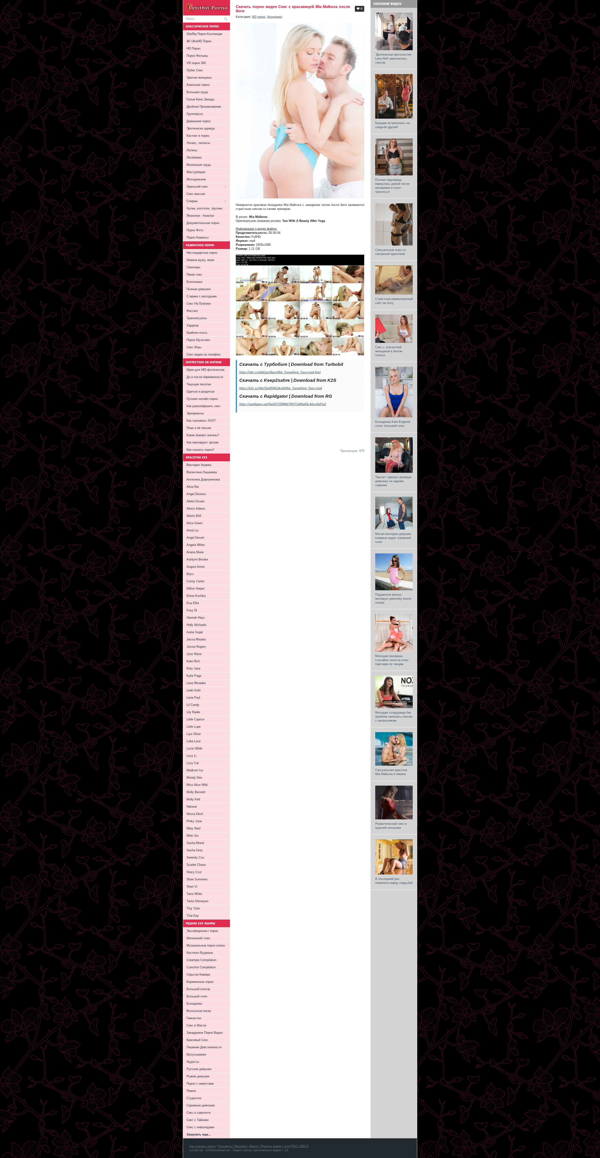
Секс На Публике (199, 303)
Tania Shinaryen (197, 901)
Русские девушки (199, 1069)
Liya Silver (194, 734)
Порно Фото (195, 230)
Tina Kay (193, 915)
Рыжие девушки (198, 1076)
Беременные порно (200, 982)
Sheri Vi (192, 886)
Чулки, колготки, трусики (204, 208)
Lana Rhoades (196, 683)
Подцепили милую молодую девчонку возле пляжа (393, 598)
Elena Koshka (196, 596)
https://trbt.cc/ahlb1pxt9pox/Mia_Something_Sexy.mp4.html (280, 372)
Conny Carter (195, 581)
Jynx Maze (194, 654)
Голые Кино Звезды (200, 99)
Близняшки (194, 282)
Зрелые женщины (199, 77)
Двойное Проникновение (204, 106)
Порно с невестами (200, 1083)
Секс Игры (194, 347)
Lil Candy (193, 705)
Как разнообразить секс (203, 406)
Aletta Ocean (195, 501)
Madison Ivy (195, 770)
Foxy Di (192, 610)
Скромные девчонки (201, 1105)
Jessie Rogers (196, 646)
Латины (192, 150)
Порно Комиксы (198, 237)
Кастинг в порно (198, 135)
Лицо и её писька (199, 428)
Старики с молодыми (202, 296)
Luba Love (194, 741)
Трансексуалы (197, 318)
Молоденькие (196, 179)
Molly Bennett (196, 792)
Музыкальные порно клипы (206, 945)
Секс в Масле (196, 1025)
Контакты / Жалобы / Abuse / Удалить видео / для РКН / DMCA (263, 1146)
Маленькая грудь (199, 165)
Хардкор (193, 325)
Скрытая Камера (198, 974)
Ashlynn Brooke (197, 559)
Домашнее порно (198, 121)
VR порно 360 (196, 63)
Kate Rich (193, 661)
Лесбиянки (194, 157)
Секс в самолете (198, 1112)
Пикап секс (194, 274)
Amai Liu (193, 530)
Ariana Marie (195, 552)
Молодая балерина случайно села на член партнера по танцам (391, 660)
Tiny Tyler (193, 908)
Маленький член (198, 938)
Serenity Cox (195, 857)
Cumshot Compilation (201, 967)
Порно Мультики (198, 340)
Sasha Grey (195, 850)
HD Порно (193, 48)
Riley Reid (193, 828)
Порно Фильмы (197, 55)
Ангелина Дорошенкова (203, 479)
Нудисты (193, 1061)
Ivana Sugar (195, 632)
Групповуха (195, 114)
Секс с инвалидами (200, 1127)
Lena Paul (193, 697)
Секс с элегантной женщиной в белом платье (388, 351)
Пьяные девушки (198, 289)
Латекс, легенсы (198, 143)
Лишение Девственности (204, 1047)
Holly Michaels (196, 625)
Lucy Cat (193, 763)
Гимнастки (194, 1018)
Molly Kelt (193, 799)
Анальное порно (198, 85)
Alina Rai (193, 486)
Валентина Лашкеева (202, 472)
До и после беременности (205, 377)
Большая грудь (197, 92)
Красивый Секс (197, 1040)
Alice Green (194, 523)
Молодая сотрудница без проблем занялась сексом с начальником (393, 716)
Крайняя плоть (197, 332)
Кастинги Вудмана (200, 952)
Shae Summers (197, 879)
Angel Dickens (196, 494)
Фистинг (192, 311)
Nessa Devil (195, 814)
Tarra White (194, 894)
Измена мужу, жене (200, 260)
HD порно (258, 17)
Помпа (191, 1091)
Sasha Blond (195, 843)
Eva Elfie (193, 603)
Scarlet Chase (196, 865)
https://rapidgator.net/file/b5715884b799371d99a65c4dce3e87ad (282, 404)
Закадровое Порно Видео (205, 1032)
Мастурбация (196, 172)
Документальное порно (203, 223)
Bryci (190, 574)
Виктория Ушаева (199, 465)
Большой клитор (198, 989)
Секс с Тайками (198, 1120)
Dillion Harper (196, 588)
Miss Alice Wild (197, 785)
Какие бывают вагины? (203, 435)
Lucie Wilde (194, 748)
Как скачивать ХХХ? (201, 420)
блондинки (274, 17)
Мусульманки (196, 1054)
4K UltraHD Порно (199, 41)
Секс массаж (196, 194)
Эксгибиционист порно (202, 931)
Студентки (194, 1098)
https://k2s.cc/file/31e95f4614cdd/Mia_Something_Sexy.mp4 (280, 388)
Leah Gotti (194, 690)
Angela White (196, 545)
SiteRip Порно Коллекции (204, 34)
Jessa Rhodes (196, 639)
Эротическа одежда (201, 128)
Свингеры (193, 267)
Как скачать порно (203, 1146)
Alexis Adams (196, 508)
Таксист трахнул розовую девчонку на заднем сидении (393, 481)
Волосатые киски (199, 1011)
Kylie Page (194, 675)
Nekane (192, 806)
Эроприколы (195, 413)
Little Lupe (194, 726)
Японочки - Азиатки (200, 215)
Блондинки (194, 1003)
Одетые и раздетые (200, 391)
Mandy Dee (194, 777)
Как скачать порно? (200, 449)
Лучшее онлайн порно (202, 399)
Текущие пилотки (199, 384)
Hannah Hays (196, 617)
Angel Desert (195, 537)
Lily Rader (193, 712)
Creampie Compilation (201, 960)
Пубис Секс (195, 70)
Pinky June (194, 821)
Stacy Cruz (194, 872)
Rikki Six (193, 835)
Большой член (197, 996)
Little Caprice (195, 719)
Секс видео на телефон (203, 354)
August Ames (196, 566)
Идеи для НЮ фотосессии (205, 369)
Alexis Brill (194, 516)
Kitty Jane (193, 668)
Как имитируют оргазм (202, 442)
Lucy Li (191, 755)
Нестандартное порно (202, 252)
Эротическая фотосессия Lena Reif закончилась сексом (393, 58)
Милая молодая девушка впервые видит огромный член (393, 538)
